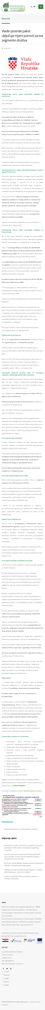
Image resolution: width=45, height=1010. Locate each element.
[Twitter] (7, 968)
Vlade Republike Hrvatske (32, 791)
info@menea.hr (7, 958)
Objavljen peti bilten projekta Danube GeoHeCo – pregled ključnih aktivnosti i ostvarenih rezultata (23, 871)
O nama (6, 972)
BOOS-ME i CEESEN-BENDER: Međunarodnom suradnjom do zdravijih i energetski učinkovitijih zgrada (23, 864)
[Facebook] (3, 968)
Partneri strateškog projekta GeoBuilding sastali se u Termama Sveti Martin (21, 877)
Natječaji (6, 975)
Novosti (6, 982)
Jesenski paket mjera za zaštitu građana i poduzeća (21, 829)
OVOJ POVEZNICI (19, 786)
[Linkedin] (10, 968)
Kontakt (6, 985)
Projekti (6, 978)
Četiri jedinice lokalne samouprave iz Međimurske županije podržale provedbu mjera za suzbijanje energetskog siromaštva (23, 847)
